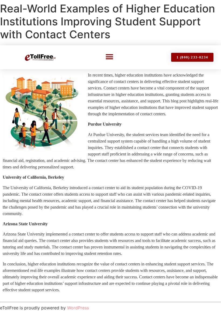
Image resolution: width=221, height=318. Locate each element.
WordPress (78, 307)
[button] (109, 57)
